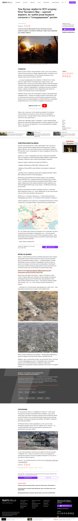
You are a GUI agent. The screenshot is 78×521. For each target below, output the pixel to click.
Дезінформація (35, 504)
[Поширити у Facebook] (25, 26)
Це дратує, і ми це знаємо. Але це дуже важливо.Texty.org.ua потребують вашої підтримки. (30, 373)
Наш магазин (46, 501)
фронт (36, 467)
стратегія (31, 467)
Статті (21, 501)
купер (40, 467)
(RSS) (24, 501)
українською (12, 513)
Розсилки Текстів (23, 504)
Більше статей (22, 483)
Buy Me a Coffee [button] (30, 398)
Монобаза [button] (40, 398)
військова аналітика (23, 467)
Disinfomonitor (35, 506)
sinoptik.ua (64, 129)
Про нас (22, 500)
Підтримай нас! (47, 500)
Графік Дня (46, 503)
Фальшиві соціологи (36, 503)
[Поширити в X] (27, 26)
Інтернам (34, 507)
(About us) (26, 500)
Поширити (20, 26)
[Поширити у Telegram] (29, 26)
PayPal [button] (47, 398)
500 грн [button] (27, 392)
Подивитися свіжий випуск (68, 32)
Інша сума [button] (41, 392)
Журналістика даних (36, 500)
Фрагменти (22, 503)
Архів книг (46, 506)
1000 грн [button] (34, 392)
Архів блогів (46, 504)
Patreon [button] (21, 398)
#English (22, 507)
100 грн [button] (20, 392)
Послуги (33, 501)
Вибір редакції (23, 506)
